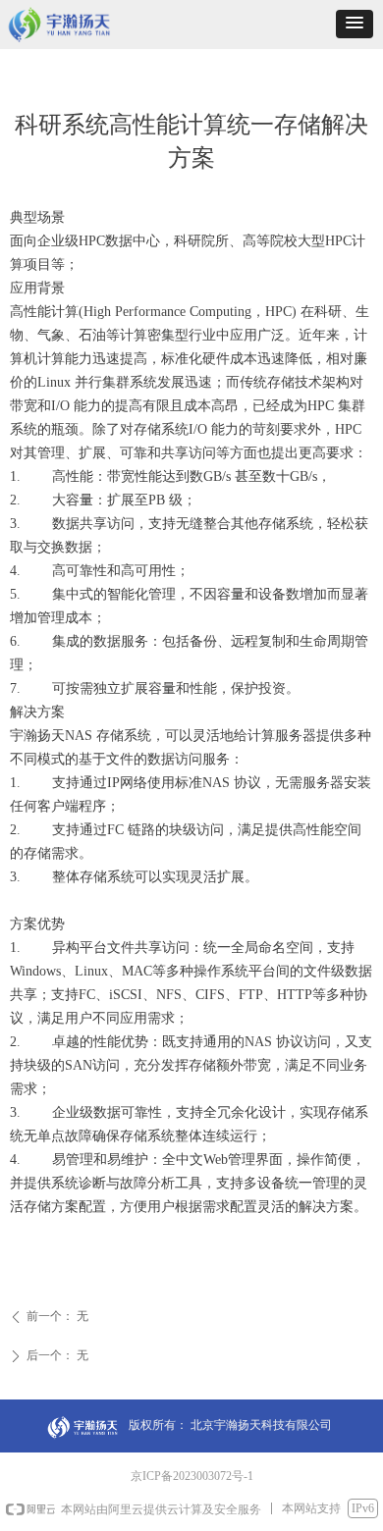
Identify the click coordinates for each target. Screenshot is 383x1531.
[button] (354, 24)
